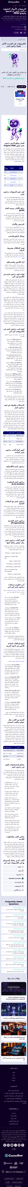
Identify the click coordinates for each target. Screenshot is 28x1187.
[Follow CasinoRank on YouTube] (11, 1145)
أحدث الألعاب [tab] (10, 86)
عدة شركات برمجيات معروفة (15, 590)
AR (14, 1149)
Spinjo (11, 185)
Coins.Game (13, 182)
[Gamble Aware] (16, 1171)
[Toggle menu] (24, 1)
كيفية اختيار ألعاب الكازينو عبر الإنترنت (13, 1093)
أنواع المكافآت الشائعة (16, 661)
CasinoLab (12, 178)
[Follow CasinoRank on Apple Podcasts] (4, 1145)
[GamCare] (8, 1163)
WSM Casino (13, 175)
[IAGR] (22, 1163)
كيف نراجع (13, 1118)
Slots (13, 1080)
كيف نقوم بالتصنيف (14, 1121)
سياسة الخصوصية (13, 1124)
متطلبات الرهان (21, 256)
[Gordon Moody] (14, 1167)
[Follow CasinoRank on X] (15, 1145)
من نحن (14, 1113)
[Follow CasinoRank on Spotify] (8, 1145)
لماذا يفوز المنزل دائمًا (13, 1090)
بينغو (14, 1072)
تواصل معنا (13, 1116)
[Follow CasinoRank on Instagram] (19, 1145)
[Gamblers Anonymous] (16, 1163)
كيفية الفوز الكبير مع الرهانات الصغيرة (13, 1096)
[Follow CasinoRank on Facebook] (22, 1145)
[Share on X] (24, 33)
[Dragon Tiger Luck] (20, 98)
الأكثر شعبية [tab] (20, 86)
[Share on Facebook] (21, 33)
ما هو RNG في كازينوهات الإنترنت (13, 1098)
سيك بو (13, 1078)
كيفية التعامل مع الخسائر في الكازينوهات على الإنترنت (15, 1102)
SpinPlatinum (13, 172)
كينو (14, 1075)
